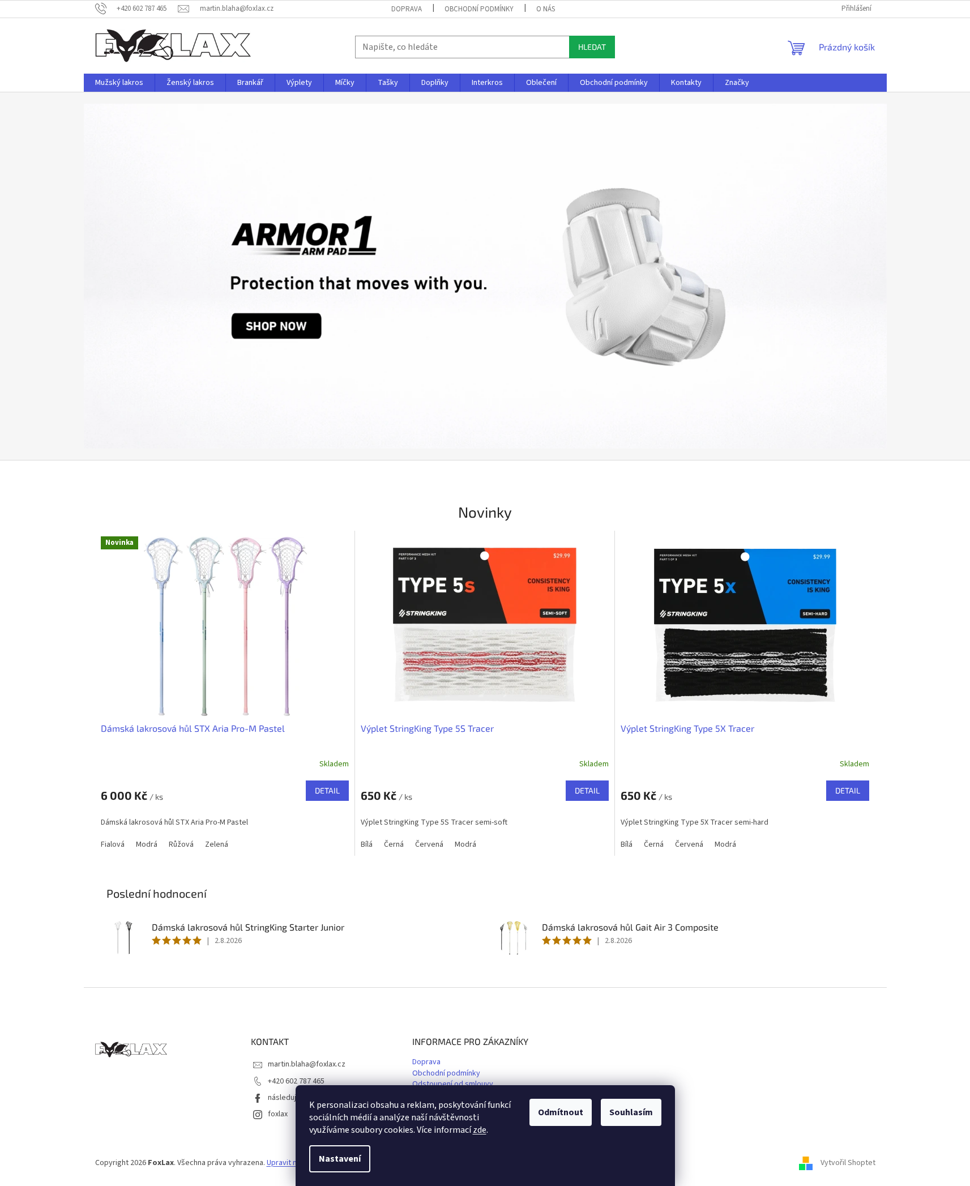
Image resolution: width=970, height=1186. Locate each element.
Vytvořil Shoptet (848, 1162)
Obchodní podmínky (479, 9)
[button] (144, 276)
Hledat (592, 47)
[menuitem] (119, 83)
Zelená (216, 844)
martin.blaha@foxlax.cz (306, 1064)
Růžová (181, 844)
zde (479, 1130)
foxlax (278, 1114)
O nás (545, 9)
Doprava (406, 9)
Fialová (113, 844)
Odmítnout (560, 1112)
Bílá (367, 844)
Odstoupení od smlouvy (452, 1084)
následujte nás (292, 1097)
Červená (429, 844)
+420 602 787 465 (296, 1081)
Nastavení (340, 1159)
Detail (327, 790)
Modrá (146, 844)
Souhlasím (631, 1112)
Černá (394, 844)
